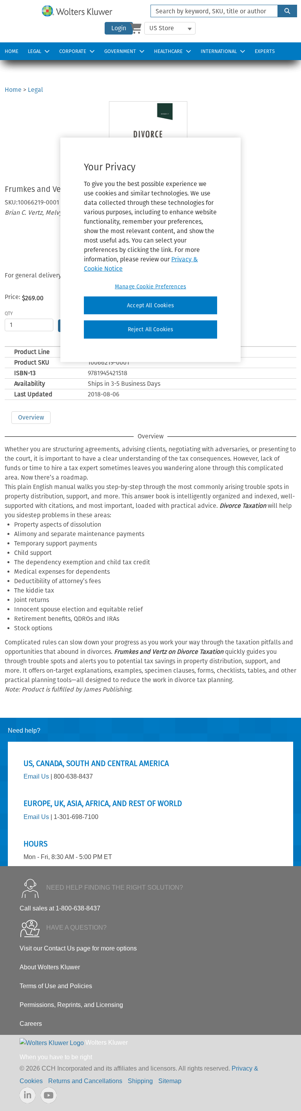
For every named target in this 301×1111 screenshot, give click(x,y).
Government (120, 51)
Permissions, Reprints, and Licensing (71, 1005)
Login (118, 28)
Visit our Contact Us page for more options (78, 948)
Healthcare (168, 51)
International (219, 51)
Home (11, 51)
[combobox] (211, 11)
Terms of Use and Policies (56, 986)
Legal (34, 51)
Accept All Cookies (150, 305)
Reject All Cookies (151, 329)
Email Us (36, 776)
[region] (150, 249)
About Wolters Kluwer (50, 967)
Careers (31, 1023)
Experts (265, 51)
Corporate (72, 51)
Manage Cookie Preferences (150, 286)
